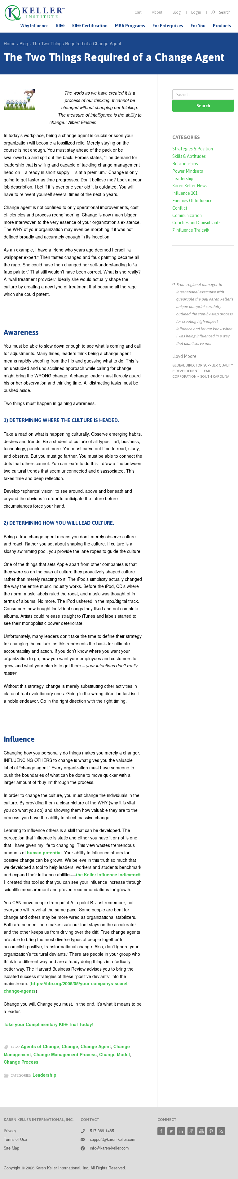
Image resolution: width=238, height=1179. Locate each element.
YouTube (201, 1131)
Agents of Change (40, 1046)
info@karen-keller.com (109, 1148)
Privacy (10, 1130)
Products (222, 25)
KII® (60, 25)
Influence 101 (184, 193)
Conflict (179, 208)
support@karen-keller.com (112, 1139)
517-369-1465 (102, 1130)
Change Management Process (65, 1054)
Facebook (161, 1131)
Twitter (171, 1131)
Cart (138, 12)
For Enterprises (167, 25)
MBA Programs (130, 25)
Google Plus (191, 1131)
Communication (187, 215)
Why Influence (34, 25)
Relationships (185, 163)
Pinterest (211, 1131)
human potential (44, 852)
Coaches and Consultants (196, 222)
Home (9, 43)
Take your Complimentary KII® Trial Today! (49, 1024)
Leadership (44, 1075)
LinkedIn (181, 1131)
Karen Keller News (189, 185)
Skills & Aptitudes (189, 156)
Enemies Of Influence (192, 200)
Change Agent (96, 1046)
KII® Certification (90, 25)
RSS (221, 1131)
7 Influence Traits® (190, 230)
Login (196, 12)
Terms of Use (15, 1139)
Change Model (114, 1054)
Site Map (11, 1148)
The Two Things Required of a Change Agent (76, 43)
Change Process (21, 1062)
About (157, 12)
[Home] (35, 13)
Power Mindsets (187, 171)
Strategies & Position (192, 148)
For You (198, 25)
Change (70, 1046)
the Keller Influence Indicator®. (109, 874)
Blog (177, 12)
